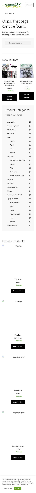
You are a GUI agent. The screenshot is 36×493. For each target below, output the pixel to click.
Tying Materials (12, 199)
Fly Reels (10, 179)
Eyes (11, 206)
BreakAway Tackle (13, 126)
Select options (26, 96)
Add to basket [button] (9, 97)
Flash (12, 210)
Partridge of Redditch (14, 195)
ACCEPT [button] (17, 488)
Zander (12, 153)
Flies (9, 137)
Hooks (12, 218)
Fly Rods (10, 183)
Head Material (15, 214)
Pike (11, 149)
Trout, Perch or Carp (17, 176)
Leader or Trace (12, 187)
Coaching (10, 133)
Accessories (11, 122)
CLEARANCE (11, 130)
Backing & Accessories (17, 160)
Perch (12, 145)
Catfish (12, 141)
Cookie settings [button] (7, 488)
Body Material (15, 202)
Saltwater (13, 172)
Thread (12, 222)
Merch (9, 191)
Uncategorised (12, 225)
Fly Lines (10, 156)
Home (6, 13)
